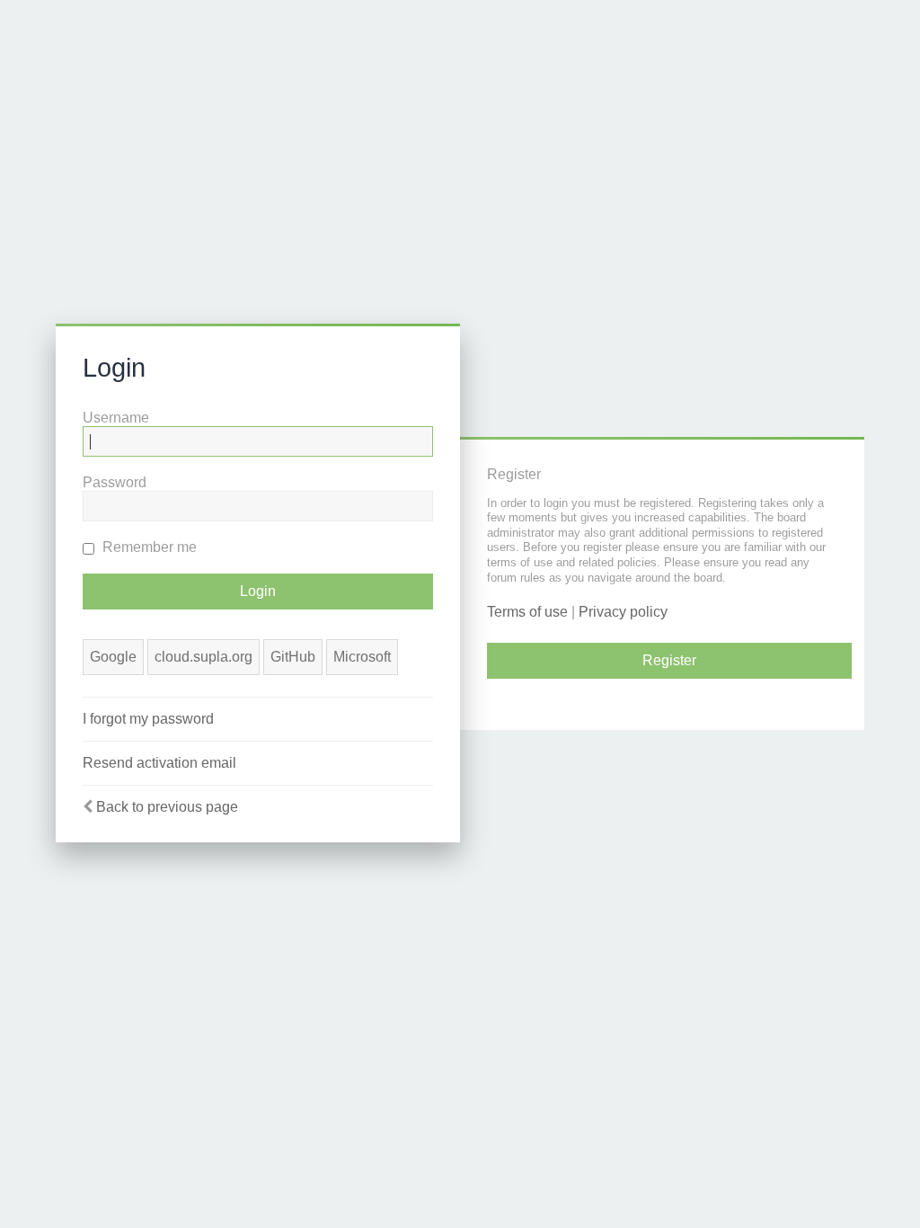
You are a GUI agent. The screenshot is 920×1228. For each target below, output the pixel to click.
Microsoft (362, 656)
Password (114, 482)
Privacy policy (623, 611)
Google (113, 656)
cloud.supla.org (203, 656)
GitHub (292, 656)
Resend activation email (159, 762)
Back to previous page (167, 806)
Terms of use (527, 611)
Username (116, 417)
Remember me (148, 547)
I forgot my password (148, 718)
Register (669, 660)
